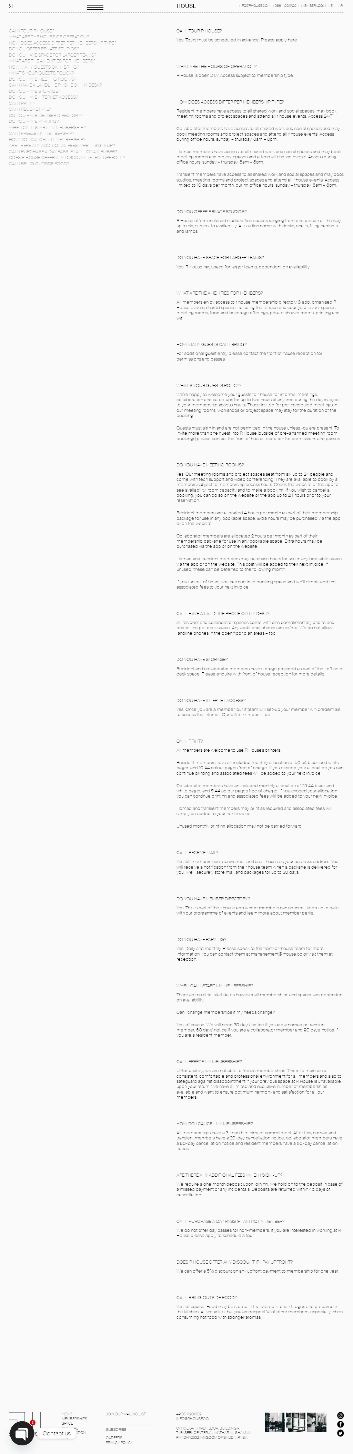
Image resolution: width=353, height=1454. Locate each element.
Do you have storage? (34, 91)
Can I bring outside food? (39, 164)
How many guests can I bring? (44, 67)
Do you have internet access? (43, 97)
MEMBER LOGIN (313, 5)
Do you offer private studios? (44, 49)
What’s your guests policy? (41, 73)
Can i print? (22, 103)
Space (67, 1423)
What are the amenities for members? (52, 61)
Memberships (74, 1419)
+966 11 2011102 (284, 5)
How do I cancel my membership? (47, 139)
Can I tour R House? (31, 31)
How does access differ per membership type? (62, 43)
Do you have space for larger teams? (52, 55)
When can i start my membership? (47, 127)
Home (67, 1414)
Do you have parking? (34, 121)
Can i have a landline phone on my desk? (55, 85)
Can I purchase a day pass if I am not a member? (63, 152)
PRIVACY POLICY (119, 1442)
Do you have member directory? (45, 115)
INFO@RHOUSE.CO (253, 5)
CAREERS (114, 1438)
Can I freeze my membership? (41, 133)
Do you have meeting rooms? (42, 79)
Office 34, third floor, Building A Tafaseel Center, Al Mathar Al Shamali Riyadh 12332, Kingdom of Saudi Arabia (213, 1433)
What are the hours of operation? (49, 37)
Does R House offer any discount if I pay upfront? (67, 157)
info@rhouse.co (192, 1419)
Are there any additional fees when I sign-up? (62, 145)
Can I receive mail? (30, 109)
